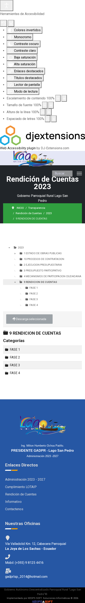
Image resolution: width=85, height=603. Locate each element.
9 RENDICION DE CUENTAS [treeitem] (40, 282)
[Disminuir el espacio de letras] (47, 118)
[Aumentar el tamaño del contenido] (64, 98)
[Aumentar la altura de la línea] (49, 112)
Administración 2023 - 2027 (25, 479)
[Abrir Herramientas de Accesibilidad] (6, 5)
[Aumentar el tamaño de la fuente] (51, 105)
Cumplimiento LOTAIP (21, 487)
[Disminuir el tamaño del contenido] (58, 98)
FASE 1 (15, 349)
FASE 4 (15, 373)
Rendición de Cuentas (21, 494)
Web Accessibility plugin (18, 148)
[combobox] (62, 173)
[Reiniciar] (3, 23)
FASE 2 (15, 357)
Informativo (13, 502)
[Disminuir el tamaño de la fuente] (44, 105)
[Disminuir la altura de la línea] (42, 112)
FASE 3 (15, 365)
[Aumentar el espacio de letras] (54, 118)
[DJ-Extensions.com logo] (42, 135)
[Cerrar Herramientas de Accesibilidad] (11, 23)
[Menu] (79, 173)
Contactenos (14, 509)
